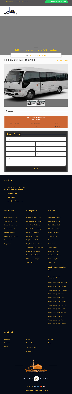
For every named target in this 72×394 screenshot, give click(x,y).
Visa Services (52, 244)
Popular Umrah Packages (33, 217)
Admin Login (29, 351)
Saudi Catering (52, 247)
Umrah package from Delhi (56, 316)
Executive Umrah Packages (34, 221)
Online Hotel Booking (54, 221)
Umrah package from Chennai (57, 286)
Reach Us (7, 343)
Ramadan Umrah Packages (34, 229)
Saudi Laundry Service (54, 255)
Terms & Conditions (32, 347)
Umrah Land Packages (33, 232)
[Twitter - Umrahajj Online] (7, 206)
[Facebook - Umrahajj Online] (5, 206)
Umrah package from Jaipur (56, 293)
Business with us (9, 240)
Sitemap (50, 339)
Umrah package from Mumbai (57, 305)
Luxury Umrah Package (33, 255)
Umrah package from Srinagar (57, 312)
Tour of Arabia (30, 262)
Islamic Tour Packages (32, 258)
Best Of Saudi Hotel (54, 225)
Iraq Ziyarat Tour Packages (34, 244)
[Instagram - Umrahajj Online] (13, 206)
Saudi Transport (52, 236)
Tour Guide (51, 262)
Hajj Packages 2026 (32, 240)
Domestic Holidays (53, 232)
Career (6, 346)
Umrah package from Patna (56, 320)
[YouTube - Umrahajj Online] (19, 206)
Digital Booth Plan (9, 232)
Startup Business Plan (10, 221)
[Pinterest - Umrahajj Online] (16, 206)
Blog (49, 343)
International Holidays (54, 229)
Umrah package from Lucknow (57, 301)
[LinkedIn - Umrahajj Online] (10, 206)
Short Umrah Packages (33, 225)
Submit (36, 169)
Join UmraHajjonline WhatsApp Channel (57, 1)
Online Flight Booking (54, 217)
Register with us (9, 244)
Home (26, 55)
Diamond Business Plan (11, 236)
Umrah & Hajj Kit (53, 258)
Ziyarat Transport (53, 240)
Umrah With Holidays (32, 236)
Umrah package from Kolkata (56, 297)
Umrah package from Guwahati (57, 323)
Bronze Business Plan (10, 225)
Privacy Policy (30, 343)
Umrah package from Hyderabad (57, 290)
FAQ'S (28, 339)
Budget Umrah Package (33, 251)
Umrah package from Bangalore (57, 282)
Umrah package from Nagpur (56, 308)
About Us (7, 339)
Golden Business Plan (10, 217)
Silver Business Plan (10, 229)
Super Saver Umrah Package (34, 247)
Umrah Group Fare (53, 251)
